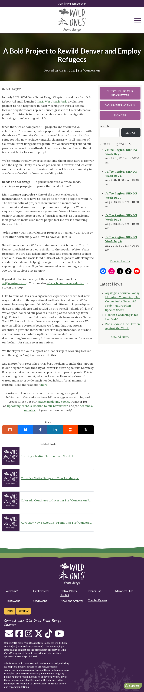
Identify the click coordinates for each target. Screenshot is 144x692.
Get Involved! (41, 590)
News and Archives (71, 600)
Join (60, 3)
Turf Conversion (89, 70)
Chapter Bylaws (97, 600)
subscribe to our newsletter (65, 283)
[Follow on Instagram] (28, 635)
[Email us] (9, 635)
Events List (94, 590)
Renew (23, 611)
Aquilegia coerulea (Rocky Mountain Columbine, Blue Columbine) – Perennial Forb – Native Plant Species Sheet (122, 301)
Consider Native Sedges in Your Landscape (50, 478)
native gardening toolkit (53, 401)
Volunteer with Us (120, 105)
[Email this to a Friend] (10, 429)
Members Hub (124, 590)
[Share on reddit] (70, 429)
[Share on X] (86, 429)
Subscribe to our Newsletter (120, 93)
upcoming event (18, 406)
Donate (120, 115)
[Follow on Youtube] (59, 635)
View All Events (120, 261)
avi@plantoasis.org (15, 283)
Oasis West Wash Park (52, 101)
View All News (120, 336)
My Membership (75, 3)
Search (104, 126)
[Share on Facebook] (40, 429)
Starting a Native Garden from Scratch (47, 456)
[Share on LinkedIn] (55, 429)
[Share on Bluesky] (25, 429)
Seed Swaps (40, 600)
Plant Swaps (13, 600)
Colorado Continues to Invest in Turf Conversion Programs (57, 500)
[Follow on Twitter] (39, 635)
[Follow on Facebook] (19, 635)
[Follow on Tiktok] (48, 635)
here (44, 384)
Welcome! (12, 590)
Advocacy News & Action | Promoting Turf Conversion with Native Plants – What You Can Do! (57, 522)
